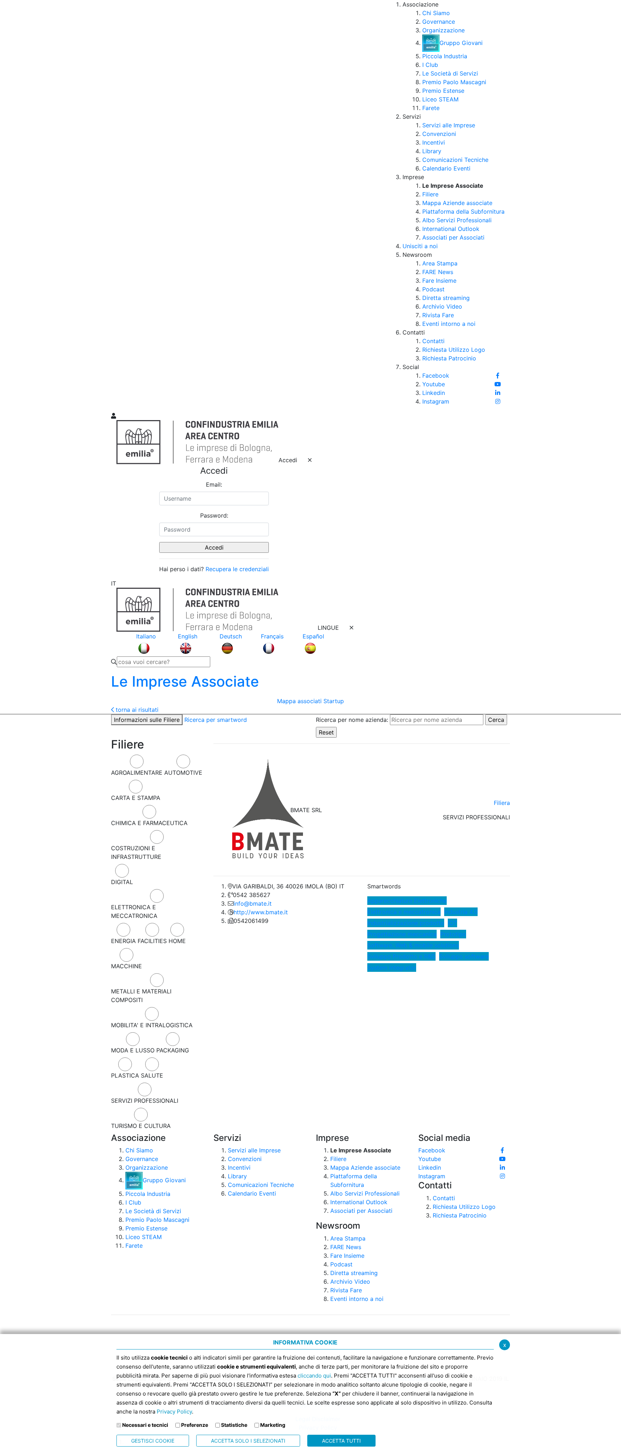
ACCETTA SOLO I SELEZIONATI (248, 1441)
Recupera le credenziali (237, 569)
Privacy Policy (174, 1411)
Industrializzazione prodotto (405, 923)
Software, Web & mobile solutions (413, 945)
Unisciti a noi (420, 246)
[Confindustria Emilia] (120, 205)
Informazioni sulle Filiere (147, 719)
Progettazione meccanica (402, 934)
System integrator (391, 967)
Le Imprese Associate (185, 681)
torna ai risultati (136, 709)
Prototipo (453, 934)
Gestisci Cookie (152, 1441)
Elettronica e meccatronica (404, 911)
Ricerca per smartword (215, 719)
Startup (333, 701)
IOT (452, 923)
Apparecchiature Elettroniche (407, 900)
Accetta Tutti (341, 1441)
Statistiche (234, 1425)
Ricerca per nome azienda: (352, 719)
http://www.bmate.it (261, 912)
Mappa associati (299, 701)
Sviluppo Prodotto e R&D (401, 956)
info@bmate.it (253, 903)
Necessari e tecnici (145, 1425)
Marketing (272, 1425)
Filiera (502, 802)
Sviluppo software (464, 956)
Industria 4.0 (461, 911)
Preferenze (194, 1425)
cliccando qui (314, 1375)
